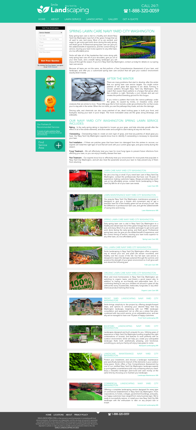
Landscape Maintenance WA (148, 375)
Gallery (113, 19)
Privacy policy (81, 415)
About (55, 19)
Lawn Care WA (153, 186)
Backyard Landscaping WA (148, 345)
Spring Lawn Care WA (150, 239)
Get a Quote (130, 19)
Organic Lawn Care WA (149, 290)
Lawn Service (73, 19)
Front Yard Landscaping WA (148, 318)
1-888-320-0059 (144, 11)
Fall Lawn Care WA (151, 265)
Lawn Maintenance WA (150, 210)
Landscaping (94, 19)
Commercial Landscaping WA (147, 405)
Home (41, 19)
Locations (59, 415)
